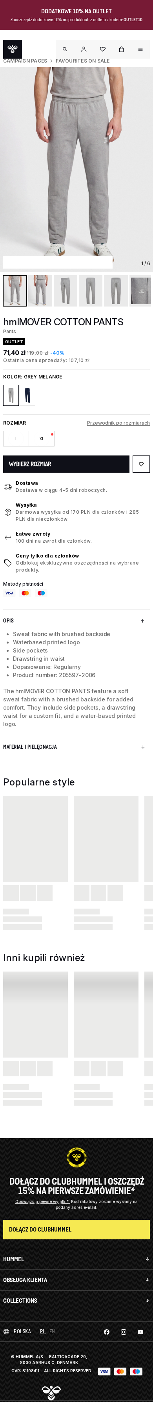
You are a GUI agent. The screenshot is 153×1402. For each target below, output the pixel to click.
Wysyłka (26, 505)
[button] (84, 49)
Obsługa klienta (25, 1280)
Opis (8, 621)
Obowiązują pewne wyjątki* (42, 1201)
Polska (22, 1331)
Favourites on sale (82, 61)
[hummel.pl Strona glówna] (12, 49)
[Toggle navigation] (65, 49)
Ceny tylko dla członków (47, 556)
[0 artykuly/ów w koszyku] (121, 49)
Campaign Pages (25, 61)
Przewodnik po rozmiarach (118, 423)
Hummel (13, 1259)
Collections (20, 1300)
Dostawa (27, 483)
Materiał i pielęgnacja (29, 747)
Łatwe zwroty (33, 534)
